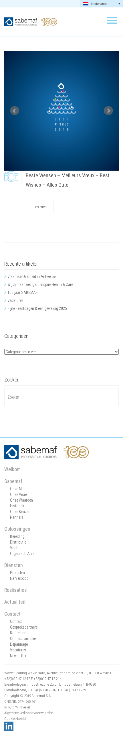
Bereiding (17, 536)
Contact (12, 614)
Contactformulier (23, 638)
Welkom (12, 469)
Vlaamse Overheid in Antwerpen (32, 276)
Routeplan (18, 633)
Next (108, 110)
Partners (16, 517)
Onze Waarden (21, 500)
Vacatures (15, 300)
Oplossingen (17, 529)
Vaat (13, 548)
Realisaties (15, 590)
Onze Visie (18, 494)
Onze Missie (19, 488)
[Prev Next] (61, 111)
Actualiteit (15, 602)
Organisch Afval (22, 553)
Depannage (19, 644)
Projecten (17, 572)
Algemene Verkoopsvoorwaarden (28, 713)
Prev (14, 110)
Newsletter (18, 655)
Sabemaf (13, 481)
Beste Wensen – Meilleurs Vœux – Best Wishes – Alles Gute (68, 180)
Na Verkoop (19, 578)
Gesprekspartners (24, 627)
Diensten (13, 565)
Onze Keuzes (20, 511)
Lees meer (39, 207)
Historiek (17, 506)
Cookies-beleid (15, 718)
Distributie (18, 542)
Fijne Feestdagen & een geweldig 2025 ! (38, 308)
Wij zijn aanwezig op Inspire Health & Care (40, 284)
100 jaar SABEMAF (22, 292)
